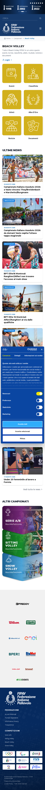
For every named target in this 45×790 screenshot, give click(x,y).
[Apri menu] (40, 28)
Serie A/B (8, 735)
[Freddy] (22, 604)
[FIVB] (36, 760)
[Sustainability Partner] (22, 679)
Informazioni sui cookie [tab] (33, 355)
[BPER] (14, 654)
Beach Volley (9, 742)
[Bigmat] (31, 654)
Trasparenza (9, 725)
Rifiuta (22, 438)
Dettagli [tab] (17, 355)
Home (8, 38)
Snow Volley (9, 746)
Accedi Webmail (10, 714)
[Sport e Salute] (36, 753)
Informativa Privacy (12, 721)
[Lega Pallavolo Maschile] (36, 767)
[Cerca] (40, 18)
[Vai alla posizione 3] (22, 11)
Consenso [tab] (6, 355)
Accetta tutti (22, 424)
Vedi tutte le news (31, 489)
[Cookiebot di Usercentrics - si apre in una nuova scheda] (28, 349)
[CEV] (9, 767)
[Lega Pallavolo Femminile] (22, 767)
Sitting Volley (9, 738)
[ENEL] (31, 638)
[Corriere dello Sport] (16, 669)
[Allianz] (14, 638)
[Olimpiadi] (9, 753)
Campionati (18, 38)
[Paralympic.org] (22, 753)
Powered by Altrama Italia (12, 781)
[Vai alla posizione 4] (24, 11)
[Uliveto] (31, 622)
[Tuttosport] (29, 669)
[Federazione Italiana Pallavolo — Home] (13, 28)
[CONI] (9, 760)
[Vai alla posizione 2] (20, 11)
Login (7, 60)
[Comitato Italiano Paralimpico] (22, 760)
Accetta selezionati (22, 431)
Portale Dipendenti (11, 718)
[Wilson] (14, 622)
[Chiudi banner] (41, 349)
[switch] (39, 400)
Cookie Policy (8, 784)
